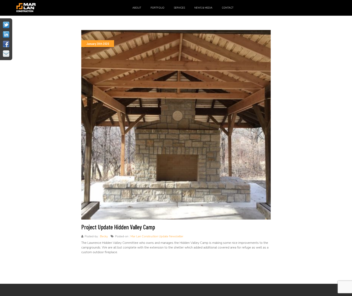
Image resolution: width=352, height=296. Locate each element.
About (136, 7)
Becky (104, 236)
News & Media (203, 7)
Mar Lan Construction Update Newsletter (157, 236)
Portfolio (157, 7)
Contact (227, 7)
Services (179, 7)
